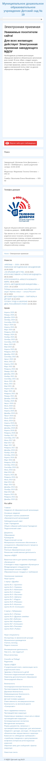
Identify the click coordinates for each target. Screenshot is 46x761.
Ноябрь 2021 (9, 376)
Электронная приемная (13, 576)
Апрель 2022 (9, 364)
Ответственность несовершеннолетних (19, 701)
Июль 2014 (8, 480)
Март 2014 (8, 484)
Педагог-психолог (11, 645)
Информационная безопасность (16, 694)
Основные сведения (12, 513)
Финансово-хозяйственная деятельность (20, 552)
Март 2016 (8, 460)
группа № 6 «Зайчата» (13, 597)
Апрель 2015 (9, 475)
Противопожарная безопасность (16, 689)
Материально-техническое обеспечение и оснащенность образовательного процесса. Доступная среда (21, 545)
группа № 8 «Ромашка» (13, 602)
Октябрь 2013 (9, 489)
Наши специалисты (11, 635)
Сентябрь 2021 (10, 379)
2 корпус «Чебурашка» (13, 611)
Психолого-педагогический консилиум (19, 674)
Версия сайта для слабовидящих (22, 143)
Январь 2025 (9, 315)
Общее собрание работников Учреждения (20, 526)
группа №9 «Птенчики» (13, 626)
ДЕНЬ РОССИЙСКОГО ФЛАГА (15, 304)
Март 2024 (8, 329)
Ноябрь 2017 (9, 435)
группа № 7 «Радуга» (12, 599)
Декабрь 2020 (9, 398)
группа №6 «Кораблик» (13, 621)
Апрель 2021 (9, 389)
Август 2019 (8, 416)
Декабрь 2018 (9, 428)
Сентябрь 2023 (10, 342)
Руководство (9, 537)
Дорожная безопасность (13, 691)
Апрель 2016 (9, 457)
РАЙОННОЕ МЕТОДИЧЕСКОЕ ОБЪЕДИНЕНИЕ (22, 267)
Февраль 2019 (9, 425)
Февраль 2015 (9, 477)
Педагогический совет (12, 528)
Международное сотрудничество (17, 567)
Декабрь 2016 (9, 450)
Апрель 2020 (9, 411)
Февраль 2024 (9, 332)
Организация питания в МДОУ (16, 569)
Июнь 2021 (8, 384)
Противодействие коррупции (15, 713)
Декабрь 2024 (9, 317)
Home (6, 253)
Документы (8, 533)
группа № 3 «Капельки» (13, 589)
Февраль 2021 (9, 393)
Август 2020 (8, 403)
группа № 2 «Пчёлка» (12, 614)
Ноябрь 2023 (9, 337)
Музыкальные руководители (15, 640)
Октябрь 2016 (9, 455)
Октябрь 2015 (9, 465)
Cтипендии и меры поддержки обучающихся (21, 564)
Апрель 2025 (9, 312)
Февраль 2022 (9, 369)
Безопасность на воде (12, 696)
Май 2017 (8, 443)
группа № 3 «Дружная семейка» (16, 616)
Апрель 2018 (9, 430)
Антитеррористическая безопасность (18, 687)
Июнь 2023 (8, 344)
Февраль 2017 (9, 448)
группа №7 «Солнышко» (13, 624)
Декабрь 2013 (9, 487)
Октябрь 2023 (9, 339)
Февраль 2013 (9, 497)
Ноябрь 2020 (9, 401)
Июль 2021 (8, 381)
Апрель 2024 (9, 327)
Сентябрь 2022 (10, 357)
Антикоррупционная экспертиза (16, 721)
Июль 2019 (8, 418)
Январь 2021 (9, 396)
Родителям (8, 662)
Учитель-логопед (10, 643)
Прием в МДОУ (10, 665)
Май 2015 (8, 472)
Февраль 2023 (9, 352)
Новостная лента (10, 752)
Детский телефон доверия (14, 699)
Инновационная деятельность (16, 649)
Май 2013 (8, 492)
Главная (7, 508)
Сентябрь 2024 (10, 322)
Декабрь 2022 (9, 354)
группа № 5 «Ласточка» (13, 594)
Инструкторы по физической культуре (18, 638)
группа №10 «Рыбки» (12, 629)
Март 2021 (8, 391)
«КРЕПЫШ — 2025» (12, 264)
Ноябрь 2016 (9, 452)
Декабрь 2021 (9, 374)
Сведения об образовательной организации (21, 510)
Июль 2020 (8, 406)
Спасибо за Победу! (12, 659)
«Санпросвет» (9, 706)
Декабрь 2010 (9, 499)
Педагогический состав (13, 540)
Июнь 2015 (8, 470)
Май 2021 (8, 386)
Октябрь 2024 (9, 320)
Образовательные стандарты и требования (21, 572)
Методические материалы (14, 723)
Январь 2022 (9, 371)
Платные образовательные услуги (17, 550)
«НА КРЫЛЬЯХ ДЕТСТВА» (14, 272)
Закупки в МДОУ (10, 555)
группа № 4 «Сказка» (12, 592)
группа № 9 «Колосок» (13, 604)
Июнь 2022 (8, 361)
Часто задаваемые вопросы (15, 710)
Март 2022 (8, 366)
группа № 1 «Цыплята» (13, 585)
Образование (9, 535)
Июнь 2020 (8, 408)
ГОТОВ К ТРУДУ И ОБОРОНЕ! (16, 301)
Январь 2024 (9, 334)
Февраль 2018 (9, 433)
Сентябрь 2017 (10, 438)
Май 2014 (8, 482)
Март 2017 (8, 445)
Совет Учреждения (11, 523)
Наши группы (9, 578)
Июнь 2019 (8, 420)
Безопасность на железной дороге (17, 704)
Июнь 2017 (8, 440)
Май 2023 (8, 347)
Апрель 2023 (9, 349)
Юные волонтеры (11, 655)
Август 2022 (8, 359)
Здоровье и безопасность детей (16, 672)
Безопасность (9, 684)
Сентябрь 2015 (10, 467)
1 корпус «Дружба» (11, 582)
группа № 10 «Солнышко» (14, 607)
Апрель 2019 (9, 423)
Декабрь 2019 (9, 413)
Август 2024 (8, 325)
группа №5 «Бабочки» (12, 619)
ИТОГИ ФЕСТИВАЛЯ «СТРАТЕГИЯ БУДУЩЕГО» (23, 274)
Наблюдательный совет (13, 521)
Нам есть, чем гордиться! (14, 652)
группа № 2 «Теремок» (13, 587)
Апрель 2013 (9, 494)
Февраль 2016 (9, 462)
